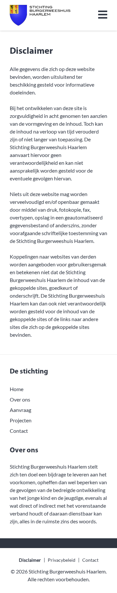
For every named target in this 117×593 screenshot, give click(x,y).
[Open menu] (102, 15)
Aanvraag (20, 410)
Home (16, 389)
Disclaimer (30, 560)
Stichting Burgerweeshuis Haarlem (67, 571)
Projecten (21, 420)
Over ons (20, 399)
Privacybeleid (61, 560)
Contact (19, 431)
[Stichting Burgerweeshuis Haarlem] (40, 15)
